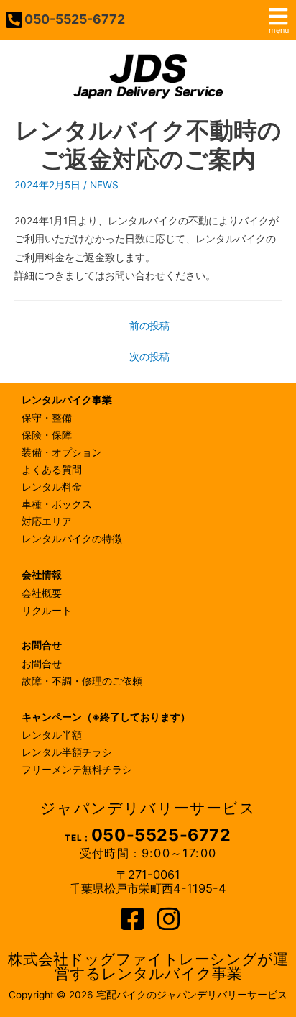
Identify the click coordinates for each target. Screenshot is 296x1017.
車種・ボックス (57, 504)
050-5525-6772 (74, 19)
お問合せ (42, 664)
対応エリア (47, 521)
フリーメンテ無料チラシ (77, 769)
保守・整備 (47, 418)
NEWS (104, 185)
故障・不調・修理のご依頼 (82, 681)
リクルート (47, 610)
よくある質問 (52, 469)
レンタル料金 (52, 487)
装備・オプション (62, 452)
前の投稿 (149, 326)
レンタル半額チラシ (67, 752)
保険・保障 (47, 435)
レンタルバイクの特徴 (72, 538)
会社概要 (42, 593)
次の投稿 (149, 356)
